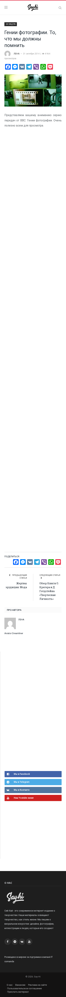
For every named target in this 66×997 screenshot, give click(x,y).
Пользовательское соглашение (24, 988)
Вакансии (20, 985)
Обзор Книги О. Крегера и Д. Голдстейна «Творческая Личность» (49, 591)
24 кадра (10, 24)
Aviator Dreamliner (13, 633)
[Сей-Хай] (33, 7)
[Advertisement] (31, 711)
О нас (9, 985)
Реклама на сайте (37, 985)
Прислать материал (18, 991)
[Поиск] (60, 8)
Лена (16, 53)
